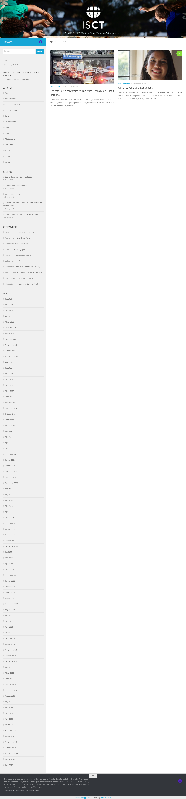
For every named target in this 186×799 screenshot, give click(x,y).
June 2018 (9, 765)
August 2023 (10, 489)
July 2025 (8, 368)
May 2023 (9, 506)
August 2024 (10, 425)
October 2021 (10, 598)
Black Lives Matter (24, 238)
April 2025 (9, 385)
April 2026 (9, 316)
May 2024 (9, 437)
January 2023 (10, 529)
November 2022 (11, 535)
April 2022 (9, 564)
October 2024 (10, 414)
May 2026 (9, 310)
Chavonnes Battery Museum (22, 278)
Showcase (9, 145)
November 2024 (11, 408)
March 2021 (9, 633)
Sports (7, 150)
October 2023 (10, 477)
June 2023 (9, 500)
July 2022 (8, 552)
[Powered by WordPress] (13, 790)
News (7, 127)
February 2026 (10, 328)
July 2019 (8, 702)
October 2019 (10, 684)
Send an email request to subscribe (16, 80)
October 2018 (10, 748)
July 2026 (8, 299)
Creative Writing (11, 110)
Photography (10, 139)
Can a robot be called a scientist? (136, 87)
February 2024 (10, 454)
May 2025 (9, 379)
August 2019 (10, 696)
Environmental (10, 122)
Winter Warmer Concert (14, 194)
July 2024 (8, 431)
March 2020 (9, 673)
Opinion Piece (10, 133)
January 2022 (10, 581)
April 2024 (9, 443)
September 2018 (11, 753)
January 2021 (10, 644)
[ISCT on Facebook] (40, 41)
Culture (8, 116)
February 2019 (10, 730)
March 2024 (9, 449)
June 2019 (9, 707)
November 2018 (11, 742)
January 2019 (10, 736)
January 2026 (10, 333)
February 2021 (10, 638)
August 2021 (10, 610)
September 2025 (11, 356)
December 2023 (11, 466)
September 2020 (11, 661)
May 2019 (9, 713)
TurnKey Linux (106, 798)
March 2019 (9, 725)
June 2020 (9, 667)
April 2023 (9, 512)
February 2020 (10, 679)
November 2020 (11, 650)
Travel (7, 156)
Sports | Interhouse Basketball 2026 (18, 177)
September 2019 (11, 690)
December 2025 (11, 339)
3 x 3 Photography (28, 232)
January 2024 (10, 460)
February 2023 (10, 523)
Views (7, 162)
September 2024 (11, 420)
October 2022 (10, 541)
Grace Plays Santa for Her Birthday (27, 267)
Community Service (12, 104)
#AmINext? (15, 261)
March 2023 (9, 518)
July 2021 (8, 615)
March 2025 (9, 391)
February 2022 (10, 575)
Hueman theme (33, 790)
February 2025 (10, 397)
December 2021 (11, 587)
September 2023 (11, 483)
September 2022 (11, 546)
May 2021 (9, 621)
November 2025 (11, 345)
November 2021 (11, 592)
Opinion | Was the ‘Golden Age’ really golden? (22, 214)
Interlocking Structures (24, 255)
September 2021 (11, 604)
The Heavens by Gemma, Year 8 (26, 284)
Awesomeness (56, 87)
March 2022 (9, 569)
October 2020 (10, 656)
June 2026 (9, 305)
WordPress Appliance (82, 798)
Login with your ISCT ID (11, 65)
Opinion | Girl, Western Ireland (16, 186)
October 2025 (10, 351)
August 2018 (10, 759)
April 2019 (9, 719)
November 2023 (11, 471)
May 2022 (9, 558)
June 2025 (9, 374)
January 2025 (10, 402)
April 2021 (9, 627)
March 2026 (9, 322)
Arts (6, 93)
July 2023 (8, 495)
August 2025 (10, 362)
